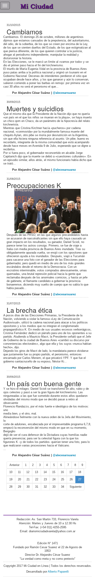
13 (36, 472)
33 (53, 486)
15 (53, 472)
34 (62, 486)
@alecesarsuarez (64, 92)
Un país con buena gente (44, 383)
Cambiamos (24, 31)
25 (62, 479)
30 (28, 486)
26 (71, 479)
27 (79, 479)
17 (70, 472)
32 (45, 486)
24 (53, 479)
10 (10, 472)
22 (36, 479)
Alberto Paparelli (58, 571)
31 (36, 486)
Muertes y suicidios (35, 108)
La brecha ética (29, 310)
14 (45, 472)
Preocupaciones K (34, 185)
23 (45, 479)
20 (19, 479)
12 (27, 472)
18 (79, 472)
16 (62, 472)
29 (19, 486)
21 (28, 479)
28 (10, 486)
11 (19, 472)
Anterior (14, 465)
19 (10, 479)
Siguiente (76, 486)
